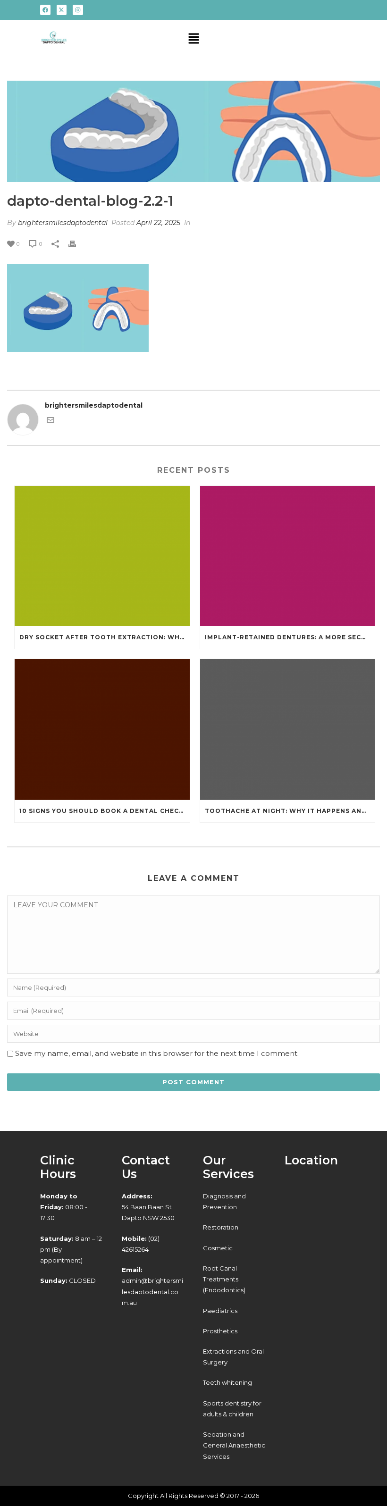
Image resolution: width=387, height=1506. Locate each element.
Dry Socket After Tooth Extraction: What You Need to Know (104, 637)
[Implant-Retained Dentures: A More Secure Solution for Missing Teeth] (287, 556)
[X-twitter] (62, 10)
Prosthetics (220, 1331)
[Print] (76, 243)
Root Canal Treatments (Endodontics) (224, 1279)
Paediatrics (220, 1310)
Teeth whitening (227, 1382)
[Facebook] (45, 10)
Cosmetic (218, 1248)
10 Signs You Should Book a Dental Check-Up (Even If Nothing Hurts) (104, 810)
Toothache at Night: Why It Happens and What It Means (290, 810)
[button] (193, 39)
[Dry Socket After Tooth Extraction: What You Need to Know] (102, 556)
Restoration (220, 1227)
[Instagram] (78, 10)
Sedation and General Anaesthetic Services (234, 1445)
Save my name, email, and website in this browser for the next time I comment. (157, 1053)
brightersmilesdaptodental (63, 222)
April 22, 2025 (158, 222)
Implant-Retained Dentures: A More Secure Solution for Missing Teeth (290, 637)
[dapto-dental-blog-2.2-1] (193, 131)
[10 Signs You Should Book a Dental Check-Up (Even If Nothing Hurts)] (102, 729)
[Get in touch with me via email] (50, 421)
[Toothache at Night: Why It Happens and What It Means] (287, 729)
